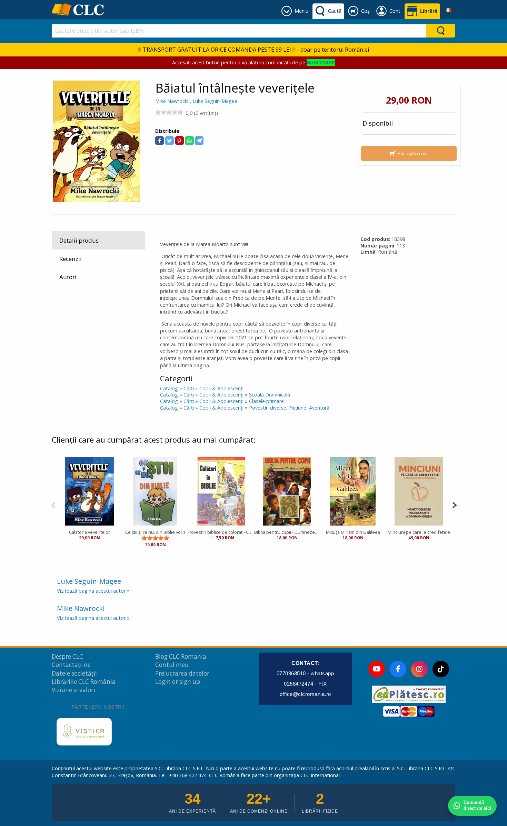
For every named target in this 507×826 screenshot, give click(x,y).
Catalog (169, 388)
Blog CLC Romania (180, 656)
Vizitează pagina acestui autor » (93, 590)
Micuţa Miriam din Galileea (353, 532)
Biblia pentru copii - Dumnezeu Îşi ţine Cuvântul (287, 532)
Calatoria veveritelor (89, 532)
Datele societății (74, 673)
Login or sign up (177, 682)
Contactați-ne (71, 665)
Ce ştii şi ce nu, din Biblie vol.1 (155, 532)
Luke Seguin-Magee (214, 101)
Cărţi (188, 388)
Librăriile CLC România (84, 682)
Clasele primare (266, 401)
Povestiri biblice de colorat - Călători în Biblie (221, 532)
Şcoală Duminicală (269, 394)
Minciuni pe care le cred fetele (419, 532)
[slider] (169, 112)
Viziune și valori (73, 690)
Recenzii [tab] (70, 259)
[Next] (454, 504)
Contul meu (172, 665)
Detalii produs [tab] (79, 240)
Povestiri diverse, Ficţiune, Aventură (289, 407)
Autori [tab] (68, 277)
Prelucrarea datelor (182, 673)
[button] (159, 140)
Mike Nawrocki (171, 101)
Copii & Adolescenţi (221, 388)
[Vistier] (84, 731)
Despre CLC (67, 656)
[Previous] (53, 504)
